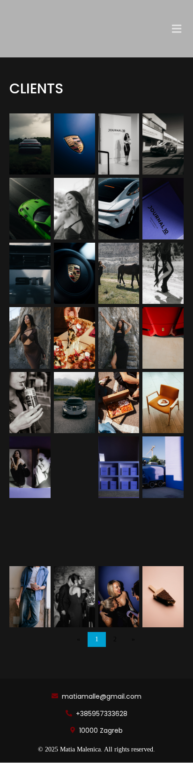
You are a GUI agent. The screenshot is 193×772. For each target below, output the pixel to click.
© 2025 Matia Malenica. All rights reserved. (96, 749)
